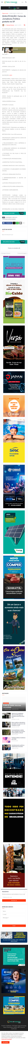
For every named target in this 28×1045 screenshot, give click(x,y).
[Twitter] (14, 223)
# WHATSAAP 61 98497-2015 (16, 13)
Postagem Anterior (6, 253)
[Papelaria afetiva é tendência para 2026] (6, 740)
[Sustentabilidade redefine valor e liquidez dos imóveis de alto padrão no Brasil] (6, 732)
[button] (2, 2)
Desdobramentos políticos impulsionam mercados (18, 746)
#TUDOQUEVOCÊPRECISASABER (9, 219)
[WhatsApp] (17, 223)
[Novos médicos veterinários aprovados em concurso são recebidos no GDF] (6, 724)
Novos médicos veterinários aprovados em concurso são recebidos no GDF (18, 724)
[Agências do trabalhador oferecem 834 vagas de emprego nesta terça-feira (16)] (6, 715)
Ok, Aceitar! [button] (5, 1042)
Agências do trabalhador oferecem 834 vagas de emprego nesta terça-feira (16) (18, 715)
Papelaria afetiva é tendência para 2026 (18, 738)
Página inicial (5, 13)
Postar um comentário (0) (14, 248)
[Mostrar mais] (23, 223)
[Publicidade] (14, 8)
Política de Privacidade (6, 1039)
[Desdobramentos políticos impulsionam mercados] (6, 747)
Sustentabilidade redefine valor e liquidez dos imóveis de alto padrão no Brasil (18, 731)
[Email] (20, 223)
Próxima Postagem (22, 253)
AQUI (10, 75)
